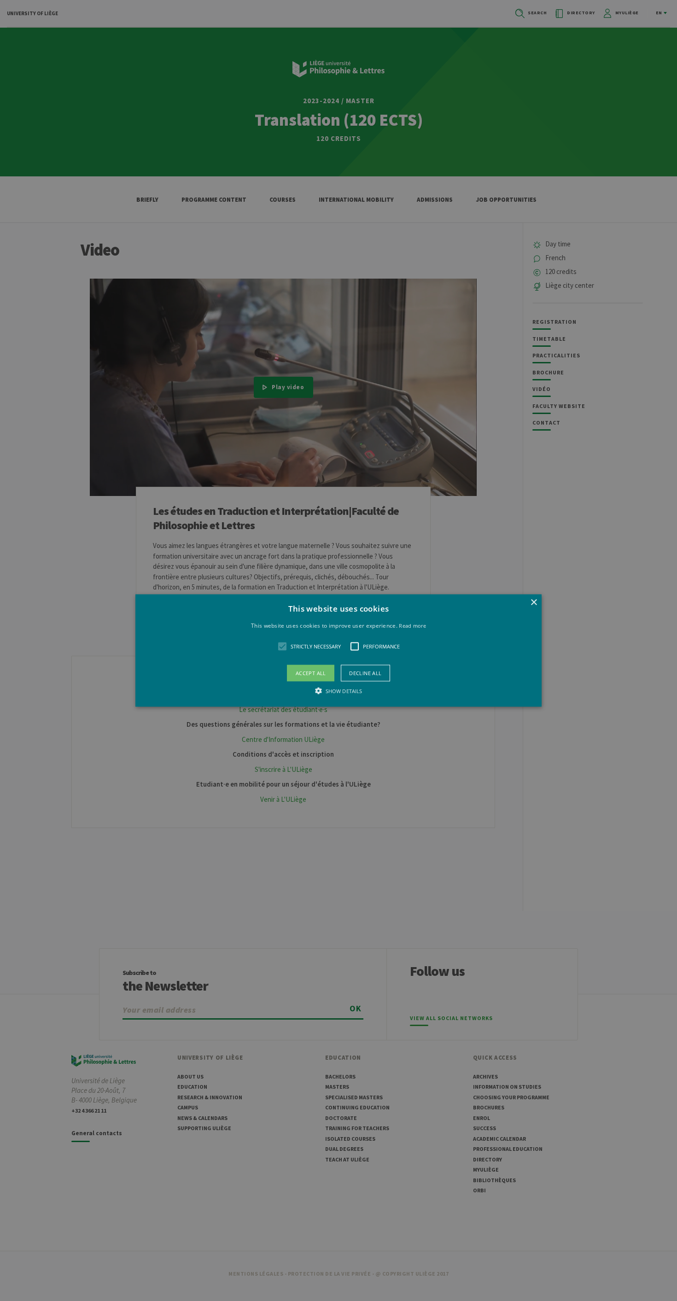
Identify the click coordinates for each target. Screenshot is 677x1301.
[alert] (338, 650)
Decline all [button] (365, 673)
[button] (338, 650)
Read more (412, 625)
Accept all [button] (311, 673)
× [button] (533, 602)
